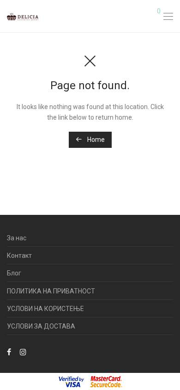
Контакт (19, 255)
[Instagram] (23, 351)
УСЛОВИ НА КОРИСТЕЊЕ (45, 308)
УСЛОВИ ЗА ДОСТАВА (41, 326)
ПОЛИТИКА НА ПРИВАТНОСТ (51, 291)
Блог (14, 273)
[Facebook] (9, 351)
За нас (16, 238)
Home (95, 139)
